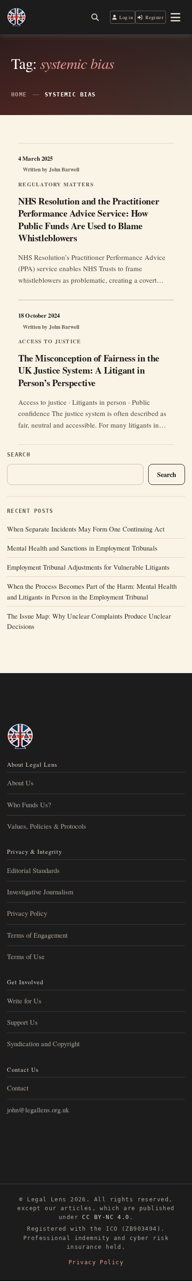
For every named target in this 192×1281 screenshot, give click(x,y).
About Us (20, 782)
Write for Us (24, 1000)
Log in (126, 17)
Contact (17, 1087)
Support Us (22, 1022)
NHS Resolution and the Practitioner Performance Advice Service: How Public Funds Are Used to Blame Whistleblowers (88, 219)
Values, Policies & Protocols (46, 826)
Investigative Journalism (40, 891)
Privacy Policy (27, 913)
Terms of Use (26, 956)
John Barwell (64, 169)
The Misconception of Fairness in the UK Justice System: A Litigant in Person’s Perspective (88, 370)
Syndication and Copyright (43, 1043)
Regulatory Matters (56, 184)
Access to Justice (50, 341)
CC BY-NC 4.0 (105, 1217)
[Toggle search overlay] (95, 17)
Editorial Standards (33, 870)
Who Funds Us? (29, 804)
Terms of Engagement (37, 935)
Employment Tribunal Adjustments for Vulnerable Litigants (88, 567)
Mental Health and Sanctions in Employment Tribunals (82, 547)
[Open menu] (175, 17)
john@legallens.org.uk (38, 1109)
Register (154, 17)
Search (18, 454)
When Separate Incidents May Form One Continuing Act (86, 528)
